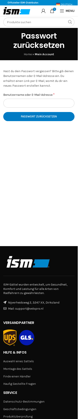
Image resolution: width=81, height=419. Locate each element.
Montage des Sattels (17, 369)
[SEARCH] (70, 22)
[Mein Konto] (43, 10)
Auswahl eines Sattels (18, 361)
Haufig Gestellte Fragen (19, 384)
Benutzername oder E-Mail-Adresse (29, 95)
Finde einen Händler (17, 376)
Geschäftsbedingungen (19, 409)
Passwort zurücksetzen (39, 116)
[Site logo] (16, 10)
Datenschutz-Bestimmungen (23, 401)
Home (28, 54)
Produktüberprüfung (18, 416)
